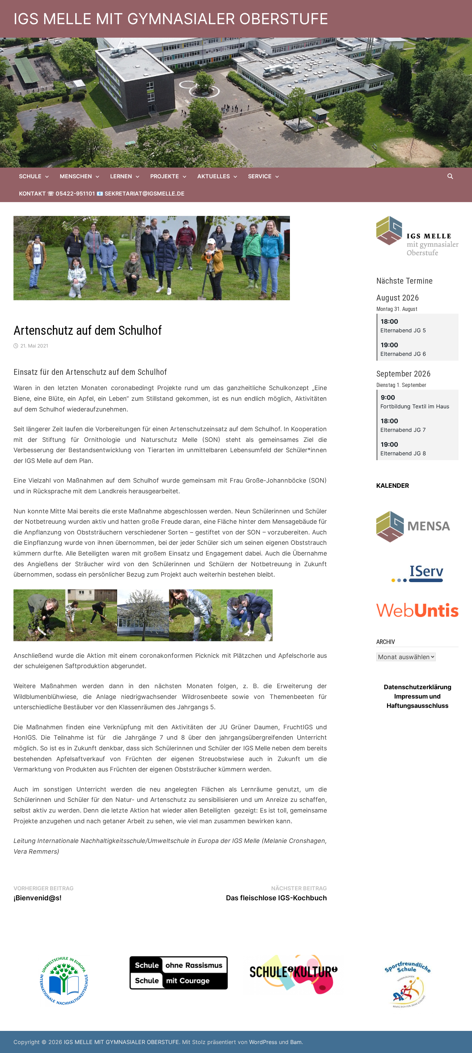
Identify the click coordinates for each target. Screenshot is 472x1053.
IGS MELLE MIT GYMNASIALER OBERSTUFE (170, 18)
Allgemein (27, 316)
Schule (30, 176)
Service (260, 176)
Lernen (121, 176)
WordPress (263, 1041)
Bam (296, 1041)
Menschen (76, 176)
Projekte (164, 176)
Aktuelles (213, 176)
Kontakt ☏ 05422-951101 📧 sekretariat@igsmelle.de (102, 193)
